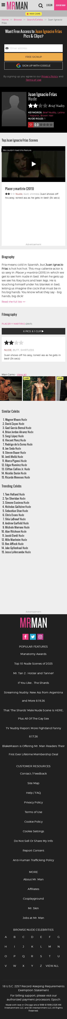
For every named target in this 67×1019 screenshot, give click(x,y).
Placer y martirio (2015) (19, 189)
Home (5, 19)
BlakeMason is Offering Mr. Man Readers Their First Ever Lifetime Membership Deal (33, 750)
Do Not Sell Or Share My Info (33, 841)
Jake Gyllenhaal (16, 548)
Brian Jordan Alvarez (19, 432)
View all (21, 374)
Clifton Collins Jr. (17, 469)
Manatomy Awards (33, 654)
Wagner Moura (16, 419)
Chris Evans (14, 515)
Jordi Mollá (14, 457)
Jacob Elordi (14, 535)
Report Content (33, 850)
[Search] (41, 5)
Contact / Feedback (33, 773)
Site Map (33, 783)
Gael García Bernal (18, 428)
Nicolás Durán (16, 473)
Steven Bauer (15, 452)
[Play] (33, 164)
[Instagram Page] (40, 637)
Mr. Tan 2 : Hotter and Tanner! (33, 673)
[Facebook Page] (26, 637)
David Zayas (14, 424)
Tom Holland (15, 494)
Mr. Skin (33, 908)
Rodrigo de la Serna (19, 444)
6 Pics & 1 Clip (32, 331)
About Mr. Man (33, 879)
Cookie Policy (33, 821)
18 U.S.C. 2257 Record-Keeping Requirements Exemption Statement (33, 988)
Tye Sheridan (15, 498)
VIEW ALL (50, 965)
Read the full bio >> (13, 301)
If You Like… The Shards (33, 682)
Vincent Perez (15, 440)
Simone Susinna (17, 502)
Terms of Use (33, 79)
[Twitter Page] (33, 637)
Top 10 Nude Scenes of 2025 (33, 663)
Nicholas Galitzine (18, 507)
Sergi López (14, 436)
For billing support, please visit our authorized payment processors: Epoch (33, 997)
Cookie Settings (33, 831)
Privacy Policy (49, 76)
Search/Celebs (35, 19)
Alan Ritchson (16, 531)
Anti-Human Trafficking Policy (33, 860)
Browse (18, 19)
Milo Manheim (16, 540)
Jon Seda (13, 448)
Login (49, 5)
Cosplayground (33, 898)
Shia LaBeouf (15, 519)
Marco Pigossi (16, 461)
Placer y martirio (13, 323)
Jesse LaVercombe (18, 552)
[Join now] (60, 5)
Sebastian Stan (16, 511)
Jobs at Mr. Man (33, 918)
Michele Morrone (17, 527)
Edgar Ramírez (16, 465)
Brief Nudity (49, 112)
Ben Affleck (14, 544)
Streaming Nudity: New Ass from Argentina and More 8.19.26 (33, 696)
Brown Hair (47, 115)
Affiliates (33, 889)
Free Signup (33, 56)
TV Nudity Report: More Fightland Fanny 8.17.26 (33, 732)
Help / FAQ (33, 792)
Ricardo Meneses (17, 477)
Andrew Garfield (17, 523)
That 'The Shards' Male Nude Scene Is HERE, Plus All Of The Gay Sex (33, 714)
